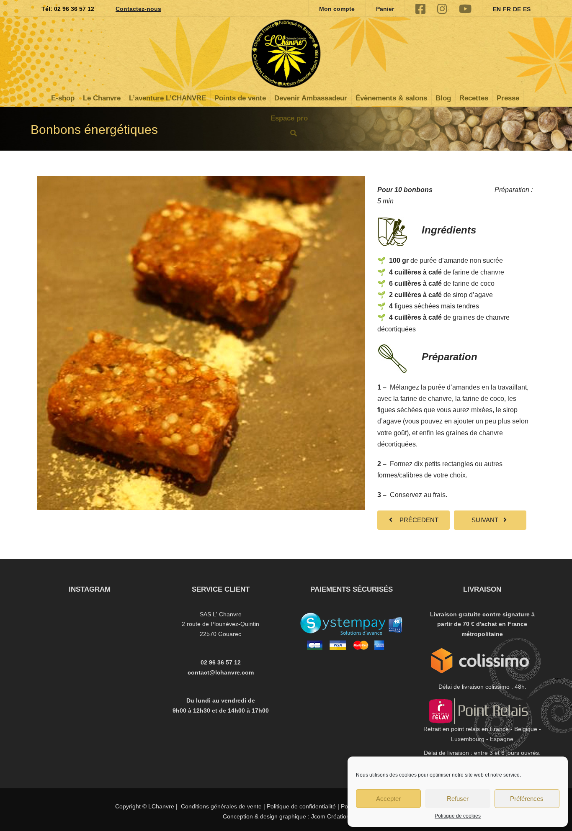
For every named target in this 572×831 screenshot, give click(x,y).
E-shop (63, 98)
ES (527, 9)
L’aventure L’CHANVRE (167, 98)
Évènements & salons (391, 98)
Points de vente (240, 98)
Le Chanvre (102, 98)
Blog (443, 98)
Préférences (527, 798)
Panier (385, 8)
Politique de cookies (458, 816)
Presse (508, 98)
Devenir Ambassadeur (310, 98)
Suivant (487, 519)
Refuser (458, 798)
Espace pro (289, 118)
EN (497, 9)
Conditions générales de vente (221, 806)
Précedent (416, 519)
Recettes (473, 98)
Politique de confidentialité (301, 806)
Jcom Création (329, 816)
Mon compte (337, 8)
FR (507, 9)
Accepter (388, 798)
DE (517, 9)
